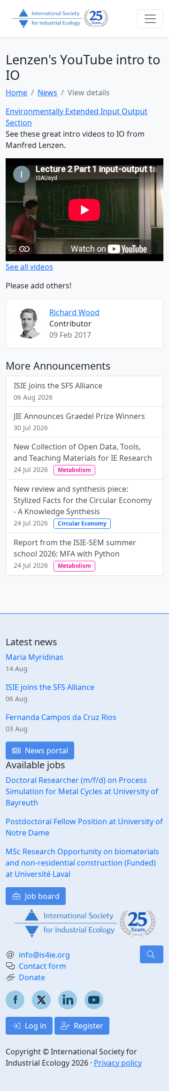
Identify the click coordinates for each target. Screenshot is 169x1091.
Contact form (42, 966)
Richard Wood (74, 312)
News (47, 92)
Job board (41, 896)
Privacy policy (118, 1063)
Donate (32, 977)
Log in (34, 1026)
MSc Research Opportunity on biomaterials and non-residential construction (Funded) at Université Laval (82, 862)
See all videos (29, 267)
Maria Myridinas (34, 657)
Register (87, 1026)
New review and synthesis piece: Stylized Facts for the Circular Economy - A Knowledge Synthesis (83, 505)
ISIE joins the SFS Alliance (58, 391)
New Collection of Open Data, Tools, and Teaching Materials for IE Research (83, 457)
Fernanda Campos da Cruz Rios (61, 717)
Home (16, 92)
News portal (45, 750)
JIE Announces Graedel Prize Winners (79, 421)
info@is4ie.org (44, 955)
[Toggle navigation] (150, 18)
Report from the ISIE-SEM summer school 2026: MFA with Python (75, 553)
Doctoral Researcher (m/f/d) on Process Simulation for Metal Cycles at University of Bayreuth (82, 791)
